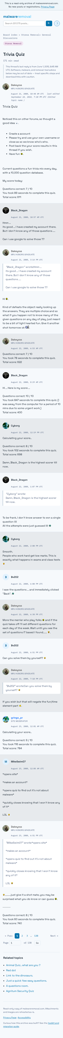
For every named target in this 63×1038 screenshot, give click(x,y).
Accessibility (24, 1017)
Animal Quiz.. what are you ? (23, 965)
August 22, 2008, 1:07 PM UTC (27, 486)
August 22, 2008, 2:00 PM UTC (27, 545)
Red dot (11, 970)
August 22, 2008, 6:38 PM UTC (27, 614)
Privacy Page (47, 6)
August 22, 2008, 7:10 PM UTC (27, 678)
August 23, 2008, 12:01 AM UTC (27, 726)
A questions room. (17, 986)
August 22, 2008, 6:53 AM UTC (27, 348)
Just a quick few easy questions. (26, 980)
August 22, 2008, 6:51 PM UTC (27, 652)
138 (36, 935)
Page (5, 942)
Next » (54, 935)
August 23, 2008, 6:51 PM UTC (27, 835)
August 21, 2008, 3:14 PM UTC (27, 259)
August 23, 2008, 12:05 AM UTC (27, 768)
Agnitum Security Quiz (20, 991)
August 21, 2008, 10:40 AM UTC (27, 93)
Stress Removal (30, 34)
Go (37, 942)
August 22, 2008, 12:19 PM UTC (27, 432)
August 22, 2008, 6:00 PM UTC (27, 583)
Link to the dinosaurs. (19, 975)
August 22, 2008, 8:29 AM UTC (27, 382)
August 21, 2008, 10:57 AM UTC (27, 217)
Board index (10, 34)
